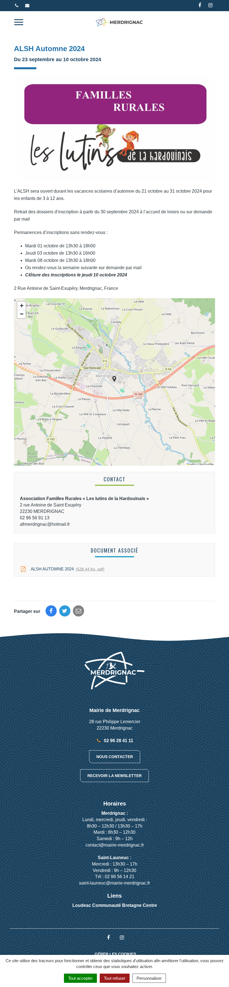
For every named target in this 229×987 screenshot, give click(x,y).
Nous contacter (114, 756)
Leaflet (192, 463)
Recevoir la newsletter (114, 775)
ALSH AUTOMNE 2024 (66, 569)
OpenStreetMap (206, 463)
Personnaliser (149, 978)
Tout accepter (80, 978)
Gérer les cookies (115, 954)
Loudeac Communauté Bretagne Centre (114, 905)
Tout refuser (114, 978)
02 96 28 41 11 (118, 740)
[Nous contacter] (28, 5)
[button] (114, 379)
